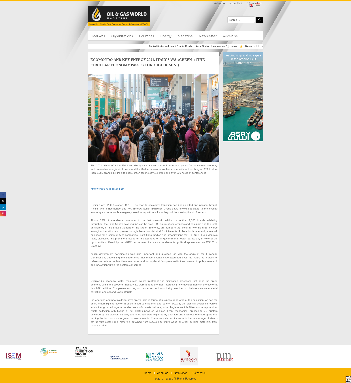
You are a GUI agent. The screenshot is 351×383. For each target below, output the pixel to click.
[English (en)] (251, 5)
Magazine (185, 36)
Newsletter (208, 36)
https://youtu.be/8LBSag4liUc (107, 188)
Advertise (230, 36)
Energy (165, 36)
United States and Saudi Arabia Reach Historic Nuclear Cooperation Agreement (182, 46)
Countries (146, 36)
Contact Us (199, 372)
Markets (98, 36)
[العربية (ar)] (258, 5)
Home (147, 372)
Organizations (122, 36)
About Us (162, 372)
